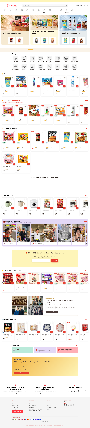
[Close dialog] (67, 200)
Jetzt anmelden (33, 220)
